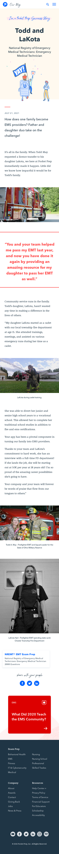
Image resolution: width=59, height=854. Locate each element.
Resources (37, 782)
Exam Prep (13, 749)
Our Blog (15, 4)
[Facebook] (22, 683)
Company (13, 782)
